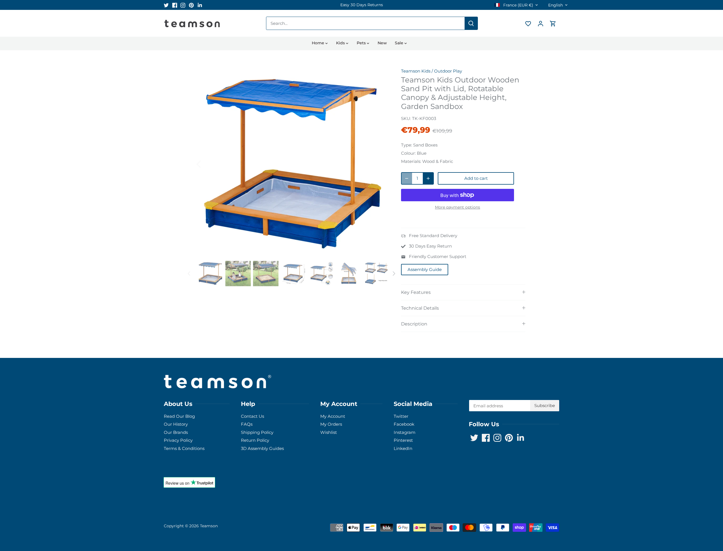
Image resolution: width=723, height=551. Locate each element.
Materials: (411, 161)
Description (414, 324)
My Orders (331, 424)
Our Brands (176, 432)
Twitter (401, 416)
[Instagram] (182, 5)
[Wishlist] (528, 23)
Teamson (209, 526)
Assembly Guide (425, 269)
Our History (176, 424)
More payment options (457, 207)
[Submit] (471, 23)
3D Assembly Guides (262, 448)
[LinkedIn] (199, 5)
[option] (361, 5)
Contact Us (252, 416)
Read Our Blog (179, 416)
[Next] (379, 164)
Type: (406, 145)
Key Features (416, 292)
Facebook (404, 424)
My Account (332, 416)
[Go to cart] (553, 23)
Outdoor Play (448, 71)
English (555, 5)
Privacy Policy (178, 440)
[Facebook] (174, 5)
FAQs (246, 424)
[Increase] (428, 178)
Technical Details (420, 308)
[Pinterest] (191, 5)
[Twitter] (166, 5)
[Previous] (206, 164)
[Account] (540, 23)
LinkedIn (403, 448)
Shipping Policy (257, 432)
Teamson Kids (415, 71)
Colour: (408, 153)
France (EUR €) (517, 5)
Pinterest (403, 440)
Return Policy (255, 440)
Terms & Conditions (184, 448)
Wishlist (328, 432)
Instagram (404, 432)
